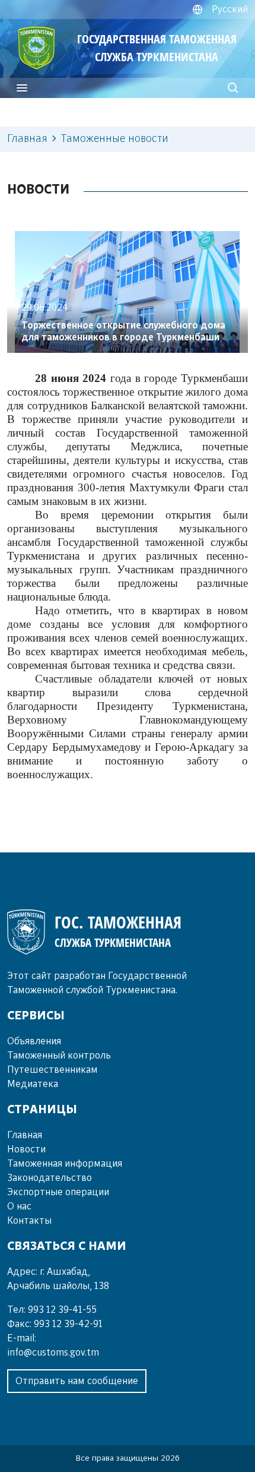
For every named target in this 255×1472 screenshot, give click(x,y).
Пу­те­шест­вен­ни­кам (52, 1070)
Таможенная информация (64, 1163)
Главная (27, 139)
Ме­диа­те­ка (32, 1084)
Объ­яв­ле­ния (34, 1041)
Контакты (29, 1220)
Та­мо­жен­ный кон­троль (59, 1055)
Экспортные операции (58, 1192)
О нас (19, 1206)
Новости (26, 1149)
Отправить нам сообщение (76, 1381)
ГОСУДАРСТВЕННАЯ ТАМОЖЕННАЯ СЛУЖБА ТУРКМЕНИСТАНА (157, 48)
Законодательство (49, 1178)
